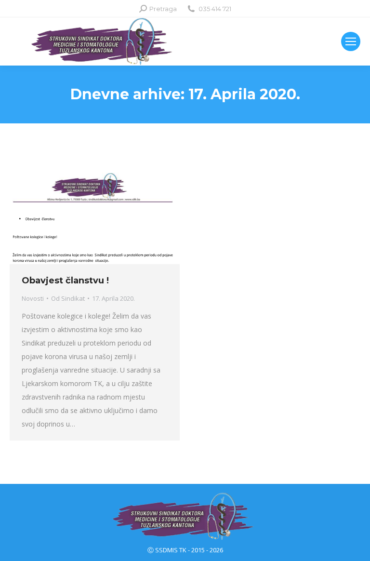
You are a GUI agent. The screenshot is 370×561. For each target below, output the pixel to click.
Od (68, 298)
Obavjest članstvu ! (65, 280)
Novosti (33, 298)
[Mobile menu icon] (350, 41)
